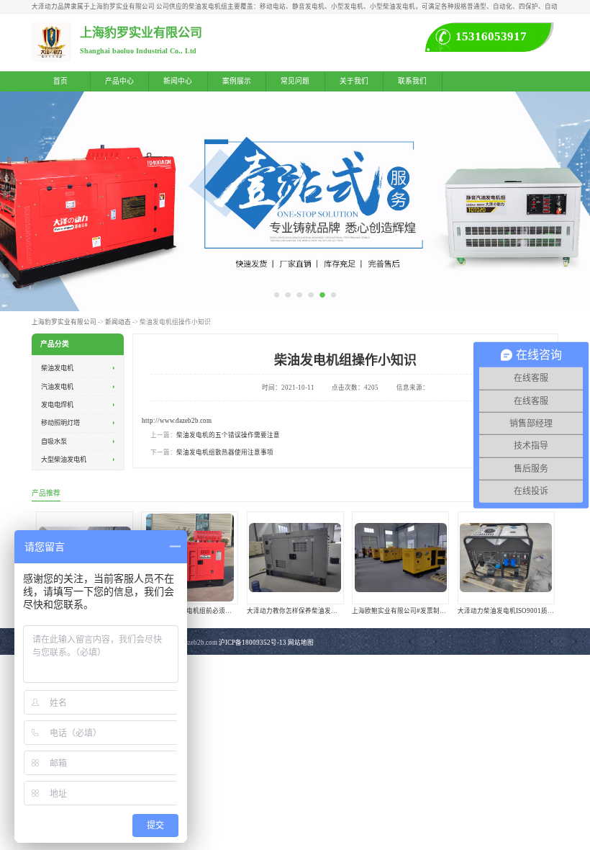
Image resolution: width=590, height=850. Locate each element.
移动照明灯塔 (60, 423)
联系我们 (412, 81)
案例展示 (236, 81)
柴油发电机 (57, 368)
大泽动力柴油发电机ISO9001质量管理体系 (519, 610)
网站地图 (301, 642)
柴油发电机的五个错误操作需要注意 (228, 435)
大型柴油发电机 (63, 459)
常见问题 (295, 81)
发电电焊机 (57, 404)
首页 (60, 81)
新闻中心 (177, 81)
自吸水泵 (54, 441)
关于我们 (354, 81)
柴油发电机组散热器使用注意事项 (224, 452)
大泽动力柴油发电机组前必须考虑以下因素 (202, 610)
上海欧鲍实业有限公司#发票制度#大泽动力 (414, 610)
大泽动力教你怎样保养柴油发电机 (295, 610)
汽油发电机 (57, 386)
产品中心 (119, 81)
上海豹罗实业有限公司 (64, 322)
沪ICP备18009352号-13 (252, 642)
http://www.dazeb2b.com (177, 420)
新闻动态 (118, 322)
